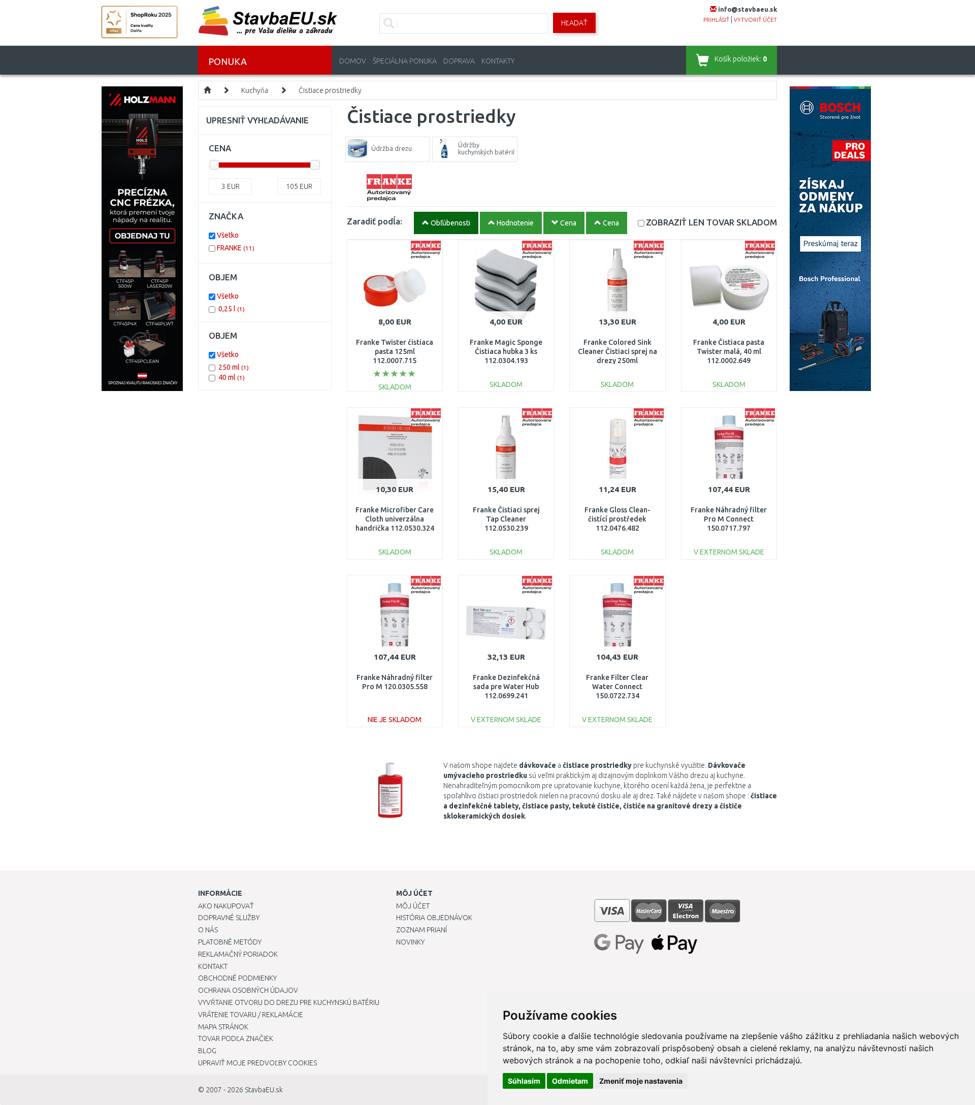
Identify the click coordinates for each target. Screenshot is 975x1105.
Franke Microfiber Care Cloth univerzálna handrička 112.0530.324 (394, 519)
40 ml (231, 377)
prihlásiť (716, 20)
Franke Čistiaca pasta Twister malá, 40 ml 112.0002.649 (728, 351)
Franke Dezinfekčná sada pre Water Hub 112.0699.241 (506, 686)
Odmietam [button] (570, 1081)
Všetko (228, 235)
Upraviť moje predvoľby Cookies (257, 1063)
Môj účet (413, 906)
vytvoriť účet (755, 20)
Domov (352, 61)
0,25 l (231, 309)
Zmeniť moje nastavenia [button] (640, 1081)
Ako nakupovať (226, 906)
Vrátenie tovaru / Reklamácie (250, 1015)
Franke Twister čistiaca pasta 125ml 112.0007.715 (394, 351)
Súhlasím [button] (524, 1081)
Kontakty (497, 61)
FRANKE (235, 248)
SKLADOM (711, 222)
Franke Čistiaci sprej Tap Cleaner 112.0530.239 (506, 519)
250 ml (233, 367)
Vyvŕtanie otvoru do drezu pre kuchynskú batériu (288, 1002)
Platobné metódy (230, 942)
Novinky (410, 942)
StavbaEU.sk (264, 1090)
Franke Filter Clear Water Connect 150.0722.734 (617, 686)
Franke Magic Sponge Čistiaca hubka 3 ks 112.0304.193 (506, 351)
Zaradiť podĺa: (374, 221)
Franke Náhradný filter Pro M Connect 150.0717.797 (729, 519)
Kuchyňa (254, 90)
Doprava (459, 61)
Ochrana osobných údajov (248, 990)
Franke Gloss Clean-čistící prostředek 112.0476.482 (617, 519)
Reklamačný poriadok (238, 954)
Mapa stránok (223, 1027)
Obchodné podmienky (237, 978)
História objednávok (434, 918)
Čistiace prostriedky (330, 90)
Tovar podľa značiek (235, 1038)
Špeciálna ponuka (405, 61)
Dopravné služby (228, 918)
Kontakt (213, 966)
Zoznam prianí (421, 930)
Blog (207, 1051)
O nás (208, 930)
